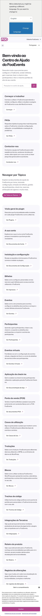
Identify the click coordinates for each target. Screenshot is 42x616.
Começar (9, 110)
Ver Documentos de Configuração (17, 266)
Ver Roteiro (10, 560)
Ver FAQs (9, 136)
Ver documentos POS (13, 412)
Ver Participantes (12, 340)
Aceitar (21, 609)
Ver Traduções (11, 460)
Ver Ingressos (11, 290)
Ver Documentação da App (15, 388)
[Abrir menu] (2, 45)
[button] (39, 587)
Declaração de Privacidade (29, 613)
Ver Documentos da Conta (15, 244)
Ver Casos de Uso (12, 436)
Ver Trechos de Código (13, 510)
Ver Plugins (10, 220)
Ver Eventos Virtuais (13, 364)
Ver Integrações (11, 534)
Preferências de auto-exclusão (13, 613)
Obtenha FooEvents (33, 39)
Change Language (21, 30)
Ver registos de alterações (15, 584)
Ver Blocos (9, 486)
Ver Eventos (10, 314)
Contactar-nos (11, 162)
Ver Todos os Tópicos (11, 195)
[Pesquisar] (34, 86)
